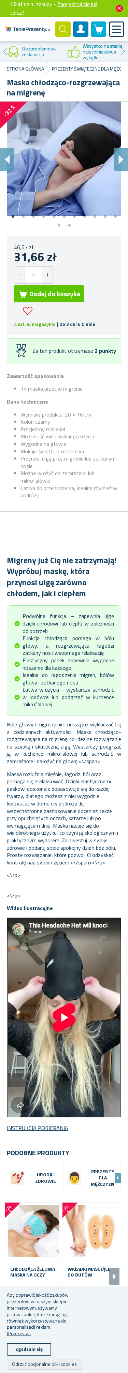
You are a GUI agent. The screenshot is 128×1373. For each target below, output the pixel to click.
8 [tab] (84, 214)
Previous (5, 51)
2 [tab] (23, 214)
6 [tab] (64, 214)
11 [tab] (115, 214)
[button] (47, 275)
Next (123, 51)
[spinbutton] (33, 275)
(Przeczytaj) (19, 1333)
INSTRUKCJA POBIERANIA (37, 1128)
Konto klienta (81, 35)
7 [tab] (74, 214)
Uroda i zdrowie (45, 1178)
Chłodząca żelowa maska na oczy (32, 1272)
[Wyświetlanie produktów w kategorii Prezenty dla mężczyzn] (74, 1178)
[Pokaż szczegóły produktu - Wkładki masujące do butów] (90, 1231)
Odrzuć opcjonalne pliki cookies (44, 1364)
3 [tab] (33, 214)
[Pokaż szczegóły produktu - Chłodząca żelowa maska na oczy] (33, 1231)
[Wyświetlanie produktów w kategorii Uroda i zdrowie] (17, 1178)
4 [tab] (43, 214)
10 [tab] (105, 214)
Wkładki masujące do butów (89, 1272)
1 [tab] (13, 214)
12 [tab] (59, 223)
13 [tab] (69, 223)
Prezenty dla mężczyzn (102, 1178)
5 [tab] (54, 214)
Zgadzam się (29, 1349)
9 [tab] (94, 214)
